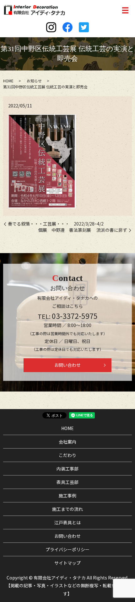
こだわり (67, 455)
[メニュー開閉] (125, 10)
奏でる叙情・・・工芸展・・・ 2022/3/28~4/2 (56, 224)
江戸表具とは (67, 522)
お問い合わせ (67, 365)
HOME (8, 80)
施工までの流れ (67, 509)
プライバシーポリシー (67, 549)
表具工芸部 (67, 482)
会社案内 (67, 442)
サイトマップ (67, 563)
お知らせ (34, 80)
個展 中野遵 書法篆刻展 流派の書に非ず (82, 230)
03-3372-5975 (75, 315)
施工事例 (67, 495)
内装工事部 (67, 468)
